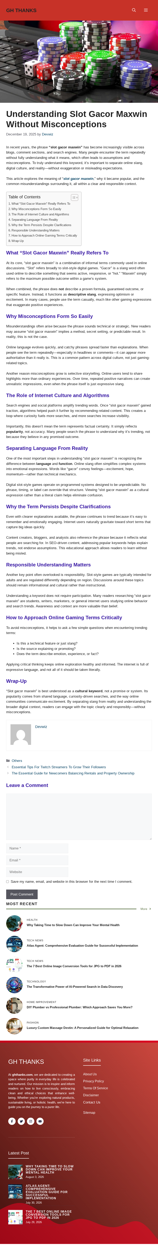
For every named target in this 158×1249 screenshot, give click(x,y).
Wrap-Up (18, 241)
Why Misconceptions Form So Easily (36, 209)
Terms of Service (95, 1088)
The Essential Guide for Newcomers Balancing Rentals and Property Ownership (73, 773)
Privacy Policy (93, 1081)
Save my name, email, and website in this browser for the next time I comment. (71, 882)
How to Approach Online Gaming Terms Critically (44, 235)
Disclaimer (91, 1095)
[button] (134, 10)
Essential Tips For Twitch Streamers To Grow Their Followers (59, 767)
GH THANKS (21, 10)
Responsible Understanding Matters (36, 230)
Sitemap (89, 1112)
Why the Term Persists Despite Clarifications (41, 225)
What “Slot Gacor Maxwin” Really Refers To (41, 203)
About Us (90, 1074)
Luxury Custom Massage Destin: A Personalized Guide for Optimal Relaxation (82, 1027)
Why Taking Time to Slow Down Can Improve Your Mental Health (73, 925)
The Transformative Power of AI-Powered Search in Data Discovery (75, 986)
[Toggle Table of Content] (72, 197)
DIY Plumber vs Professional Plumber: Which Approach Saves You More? (79, 1007)
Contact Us (91, 1102)
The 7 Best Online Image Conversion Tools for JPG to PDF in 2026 (74, 966)
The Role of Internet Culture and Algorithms (40, 214)
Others (17, 761)
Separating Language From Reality (35, 219)
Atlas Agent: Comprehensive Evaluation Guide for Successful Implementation (82, 945)
